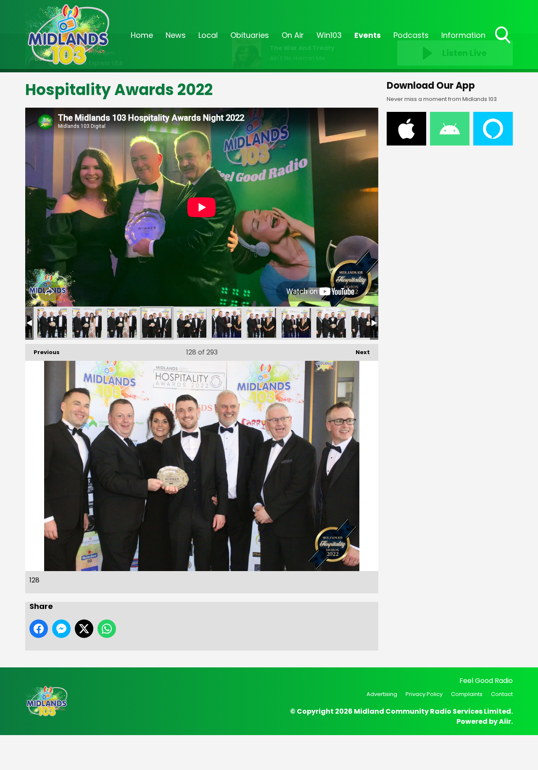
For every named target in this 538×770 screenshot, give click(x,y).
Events (367, 35)
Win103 (329, 35)
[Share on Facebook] (38, 628)
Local (208, 35)
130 (226, 323)
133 (331, 323)
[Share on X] (84, 628)
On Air (293, 35)
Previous (42, 352)
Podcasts (411, 35)
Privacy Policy (424, 694)
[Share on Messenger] (61, 628)
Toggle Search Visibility (503, 44)
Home (142, 35)
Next (358, 352)
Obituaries (249, 35)
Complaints (467, 694)
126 (87, 323)
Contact (502, 694)
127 (122, 323)
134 (366, 323)
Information (463, 35)
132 (296, 323)
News (176, 35)
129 (191, 323)
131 (261, 323)
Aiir (505, 721)
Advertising (382, 694)
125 (52, 323)
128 (156, 323)
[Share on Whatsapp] (107, 628)
